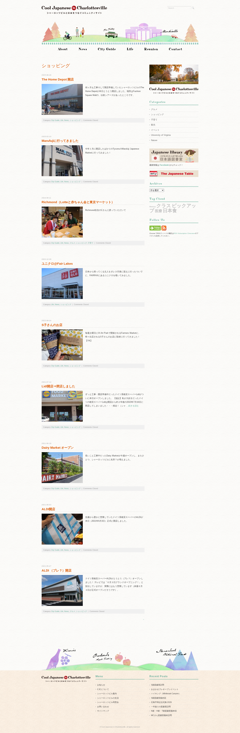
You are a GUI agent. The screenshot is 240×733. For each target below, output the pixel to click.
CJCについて (103, 689)
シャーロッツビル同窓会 (108, 702)
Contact (175, 49)
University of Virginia (161, 135)
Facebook (164, 165)
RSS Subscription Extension (184, 233)
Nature (154, 140)
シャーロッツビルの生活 (108, 698)
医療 (158, 211)
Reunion (151, 49)
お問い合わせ (103, 707)
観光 (153, 125)
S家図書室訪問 (157, 685)
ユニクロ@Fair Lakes (57, 263)
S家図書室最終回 (158, 698)
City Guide (107, 49)
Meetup (152, 207)
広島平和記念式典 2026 (161, 702)
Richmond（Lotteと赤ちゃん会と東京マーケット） (78, 202)
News (83, 49)
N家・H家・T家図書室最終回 (164, 711)
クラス (163, 205)
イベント (155, 130)
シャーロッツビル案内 (107, 693)
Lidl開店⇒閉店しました (58, 386)
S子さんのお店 (52, 325)
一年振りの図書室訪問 (161, 707)
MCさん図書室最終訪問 (161, 715)
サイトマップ (103, 711)
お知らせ (101, 685)
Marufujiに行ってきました (60, 140)
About (63, 49)
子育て (90, 243)
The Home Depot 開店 (58, 79)
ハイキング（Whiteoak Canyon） (166, 693)
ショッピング (75, 120)
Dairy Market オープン (58, 447)
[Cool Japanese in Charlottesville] (74, 8)
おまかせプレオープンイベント (164, 689)
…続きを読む (132, 406)
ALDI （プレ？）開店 (57, 570)
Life (130, 49)
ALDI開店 (48, 509)
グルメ (72, 243)
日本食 (170, 210)
